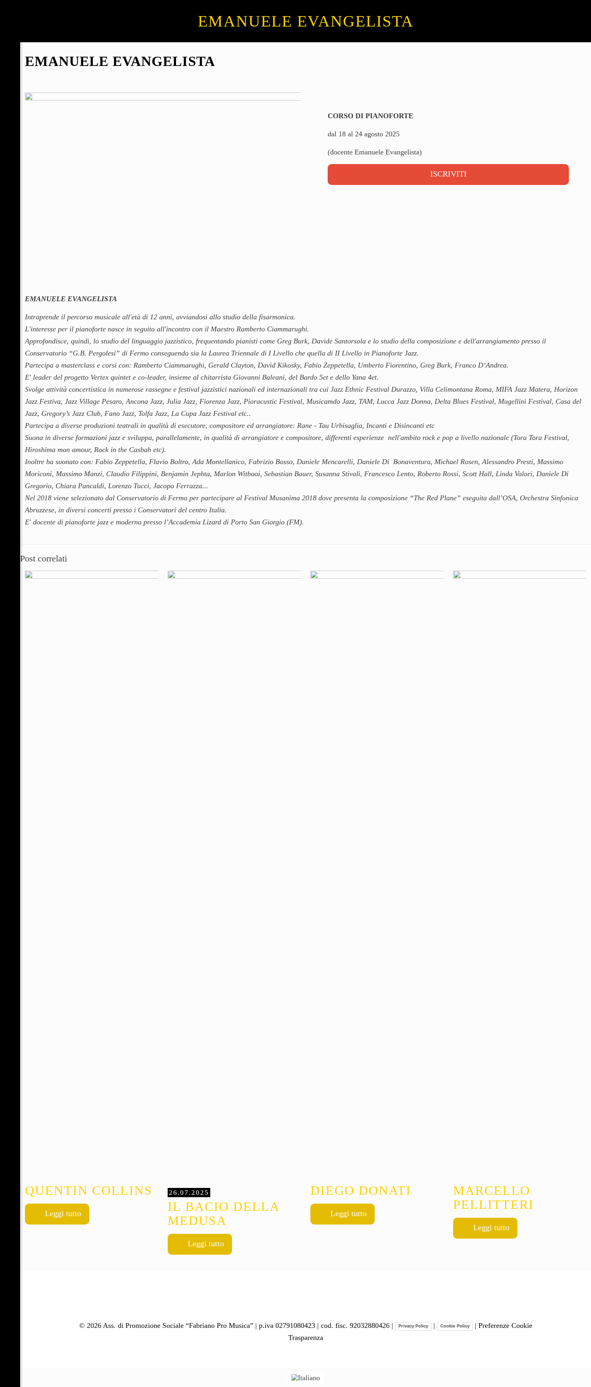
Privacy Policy (413, 1326)
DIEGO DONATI (360, 1190)
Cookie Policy (455, 1326)
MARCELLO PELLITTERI (493, 1197)
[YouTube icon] (10, 1361)
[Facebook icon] (10, 1347)
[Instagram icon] (10, 1375)
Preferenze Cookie (505, 1325)
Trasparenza (305, 1338)
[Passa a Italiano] (305, 1377)
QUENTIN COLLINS (88, 1190)
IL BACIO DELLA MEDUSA (223, 1208)
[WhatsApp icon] (10, 1333)
